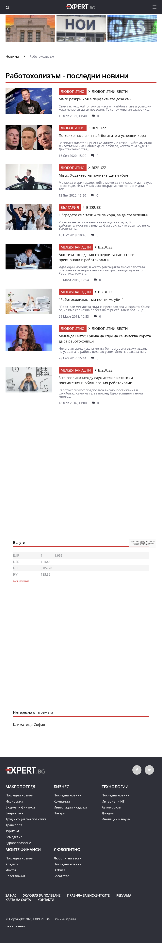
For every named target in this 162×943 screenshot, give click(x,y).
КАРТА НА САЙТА (18, 900)
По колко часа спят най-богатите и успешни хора (102, 135)
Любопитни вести (67, 858)
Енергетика (14, 813)
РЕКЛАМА (123, 895)
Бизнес (61, 786)
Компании (62, 801)
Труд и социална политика (26, 819)
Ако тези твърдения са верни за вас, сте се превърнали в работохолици (96, 257)
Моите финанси (23, 849)
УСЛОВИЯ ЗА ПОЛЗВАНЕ (41, 895)
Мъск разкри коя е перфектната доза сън (95, 99)
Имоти (11, 870)
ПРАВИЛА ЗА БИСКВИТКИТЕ (88, 895)
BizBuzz (59, 870)
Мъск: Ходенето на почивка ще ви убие (93, 175)
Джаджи (108, 813)
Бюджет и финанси (20, 807)
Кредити (12, 864)
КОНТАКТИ (46, 900)
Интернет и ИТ (113, 801)
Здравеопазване (18, 843)
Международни (76, 247)
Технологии (115, 786)
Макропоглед (20, 786)
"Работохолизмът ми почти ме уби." (91, 299)
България (70, 207)
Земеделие (14, 837)
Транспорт (14, 825)
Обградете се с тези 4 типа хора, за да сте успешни (104, 215)
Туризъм (12, 831)
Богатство (61, 876)
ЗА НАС (11, 895)
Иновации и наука (116, 819)
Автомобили (111, 807)
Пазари (59, 813)
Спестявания (15, 876)
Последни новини (19, 795)
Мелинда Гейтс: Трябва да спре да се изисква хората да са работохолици (105, 339)
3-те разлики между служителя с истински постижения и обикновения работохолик (96, 380)
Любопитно (73, 91)
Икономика (14, 801)
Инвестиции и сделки (70, 807)
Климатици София (29, 724)
